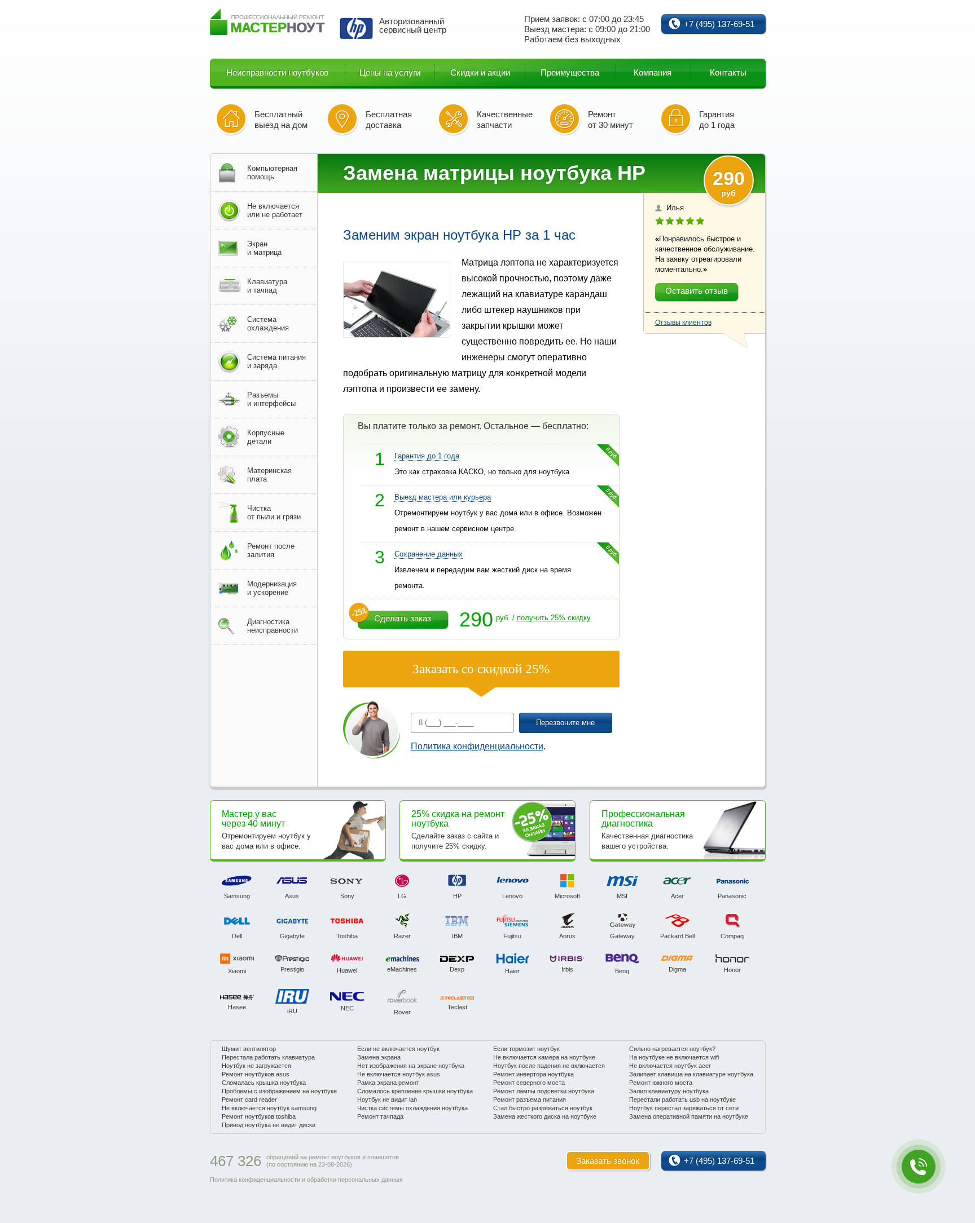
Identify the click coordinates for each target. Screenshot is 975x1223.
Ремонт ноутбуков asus (255, 1074)
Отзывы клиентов (683, 322)
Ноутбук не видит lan (387, 1099)
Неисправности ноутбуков (277, 72)
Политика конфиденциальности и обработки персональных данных (306, 1179)
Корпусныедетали (265, 437)
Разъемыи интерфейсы (271, 399)
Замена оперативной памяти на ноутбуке (688, 1116)
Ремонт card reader (249, 1099)
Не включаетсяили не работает (274, 210)
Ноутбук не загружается (256, 1065)
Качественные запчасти (505, 119)
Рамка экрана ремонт (388, 1082)
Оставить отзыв (696, 290)
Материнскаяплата (269, 474)
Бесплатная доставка (389, 119)
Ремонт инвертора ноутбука (533, 1074)
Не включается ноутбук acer (670, 1065)
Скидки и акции (480, 72)
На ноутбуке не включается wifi (674, 1057)
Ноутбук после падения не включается (549, 1065)
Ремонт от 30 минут (610, 119)
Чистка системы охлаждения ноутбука (412, 1108)
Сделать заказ (402, 618)
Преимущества (570, 72)
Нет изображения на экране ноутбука (410, 1065)
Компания (652, 72)
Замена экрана (379, 1057)
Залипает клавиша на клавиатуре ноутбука (691, 1074)
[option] (237, 887)
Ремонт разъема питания (529, 1099)
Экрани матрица (264, 248)
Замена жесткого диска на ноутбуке (544, 1116)
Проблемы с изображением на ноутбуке (279, 1091)
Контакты (728, 72)
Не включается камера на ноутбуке (544, 1057)
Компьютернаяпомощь (272, 172)
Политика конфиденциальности (477, 746)
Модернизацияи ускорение (272, 588)
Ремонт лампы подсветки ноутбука (543, 1091)
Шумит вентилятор (249, 1048)
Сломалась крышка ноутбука (264, 1082)
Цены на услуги (389, 72)
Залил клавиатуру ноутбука (669, 1091)
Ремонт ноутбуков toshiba (259, 1116)
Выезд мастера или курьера (442, 497)
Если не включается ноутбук (398, 1048)
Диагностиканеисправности (272, 625)
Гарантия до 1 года (717, 119)
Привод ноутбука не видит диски (268, 1125)
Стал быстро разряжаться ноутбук (542, 1108)
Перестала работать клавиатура (268, 1057)
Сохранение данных (428, 554)
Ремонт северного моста (529, 1082)
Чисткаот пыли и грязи (274, 512)
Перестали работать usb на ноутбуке (682, 1099)
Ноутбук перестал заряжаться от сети (684, 1108)
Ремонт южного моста (660, 1082)
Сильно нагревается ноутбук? (672, 1048)
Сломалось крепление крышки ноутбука (415, 1091)
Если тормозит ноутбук (526, 1048)
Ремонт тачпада (380, 1116)
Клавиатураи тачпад (267, 285)
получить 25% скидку (554, 617)
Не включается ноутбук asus (398, 1074)
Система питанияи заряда (276, 361)
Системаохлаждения (268, 323)
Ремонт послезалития (271, 550)
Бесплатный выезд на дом (281, 119)
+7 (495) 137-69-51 (719, 24)
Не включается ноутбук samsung (269, 1108)
